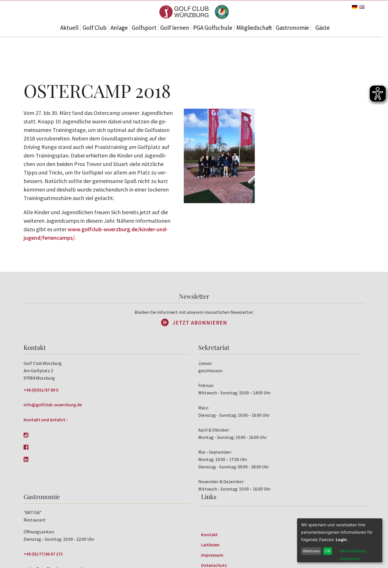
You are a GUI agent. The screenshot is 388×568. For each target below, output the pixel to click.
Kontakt (209, 534)
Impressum (212, 555)
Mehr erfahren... (354, 550)
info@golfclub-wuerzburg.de (53, 404)
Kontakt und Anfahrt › (46, 419)
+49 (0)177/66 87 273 (43, 554)
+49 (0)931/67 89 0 (41, 390)
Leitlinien (210, 545)
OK (328, 551)
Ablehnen (311, 551)
